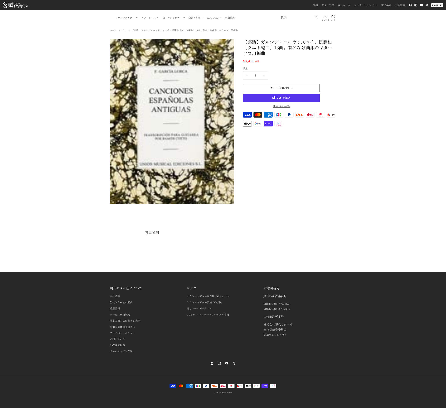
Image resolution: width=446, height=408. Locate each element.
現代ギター (227, 392)
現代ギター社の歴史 (121, 302)
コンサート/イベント (366, 5)
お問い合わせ (117, 339)
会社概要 (115, 296)
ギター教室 (327, 5)
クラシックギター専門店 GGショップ (208, 296)
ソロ (124, 30)
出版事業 (400, 5)
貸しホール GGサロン (199, 308)
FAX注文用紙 (117, 345)
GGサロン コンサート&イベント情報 (208, 314)
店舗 (315, 5)
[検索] (316, 17)
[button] (126, 17)
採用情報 (115, 308)
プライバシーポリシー (122, 333)
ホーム (113, 30)
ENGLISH (437, 5)
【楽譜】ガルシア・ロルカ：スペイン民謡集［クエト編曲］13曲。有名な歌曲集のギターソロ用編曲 (185, 30)
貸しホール (344, 5)
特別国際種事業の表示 (122, 327)
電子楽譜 (386, 5)
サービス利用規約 (120, 314)
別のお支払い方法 (281, 106)
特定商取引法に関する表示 (125, 320)
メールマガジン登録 (121, 351)
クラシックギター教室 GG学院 (204, 302)
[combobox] (299, 17)
